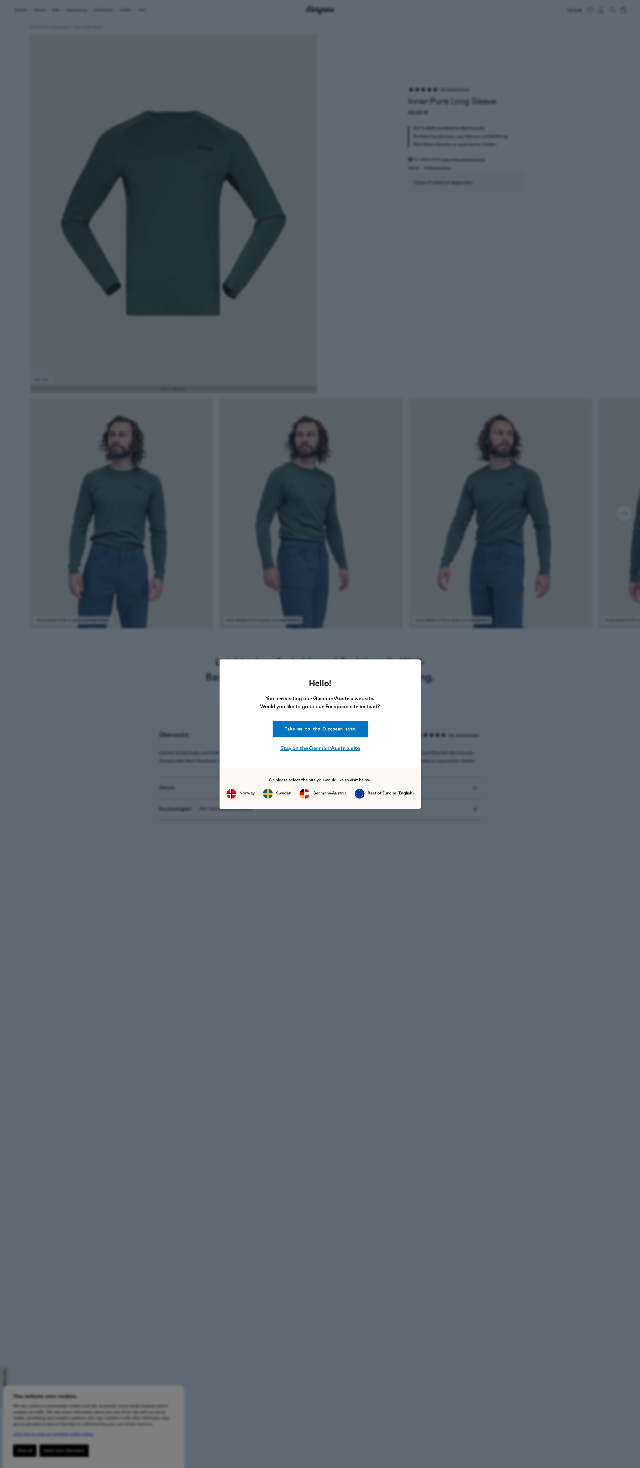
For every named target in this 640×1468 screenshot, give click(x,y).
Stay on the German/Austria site (320, 748)
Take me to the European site (320, 729)
